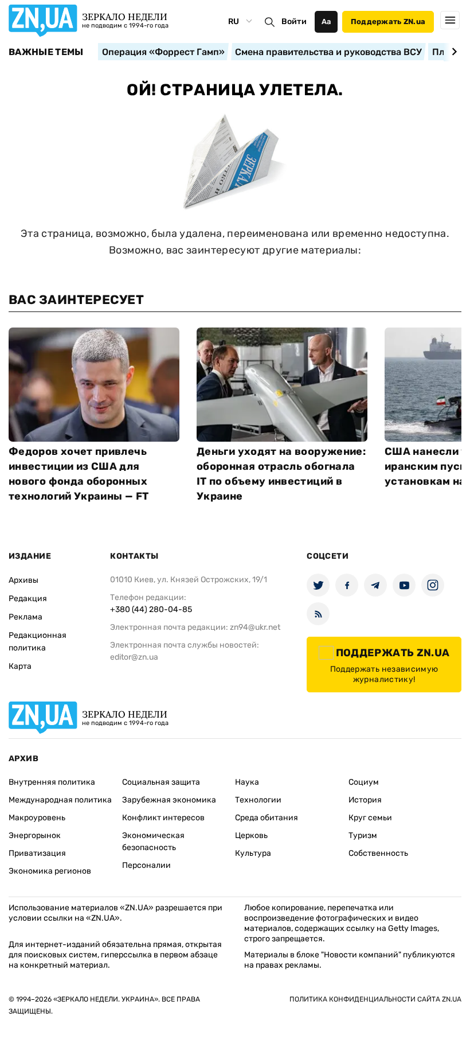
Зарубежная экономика (169, 800)
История (365, 800)
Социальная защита (161, 782)
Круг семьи (370, 818)
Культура (253, 853)
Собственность (378, 853)
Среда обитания (266, 818)
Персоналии (146, 865)
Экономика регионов (50, 871)
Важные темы (46, 52)
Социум (363, 782)
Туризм (362, 835)
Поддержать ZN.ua (388, 21)
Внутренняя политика (52, 782)
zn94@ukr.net (255, 627)
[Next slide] (452, 51)
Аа (326, 21)
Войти (294, 21)
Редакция (28, 598)
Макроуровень (37, 818)
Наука (247, 782)
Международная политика (60, 800)
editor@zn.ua (134, 657)
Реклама (25, 617)
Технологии (258, 800)
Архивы (23, 580)
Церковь (251, 835)
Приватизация (37, 853)
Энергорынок (35, 835)
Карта (20, 666)
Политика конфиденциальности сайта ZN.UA (375, 999)
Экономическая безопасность (153, 841)
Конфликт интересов (163, 818)
